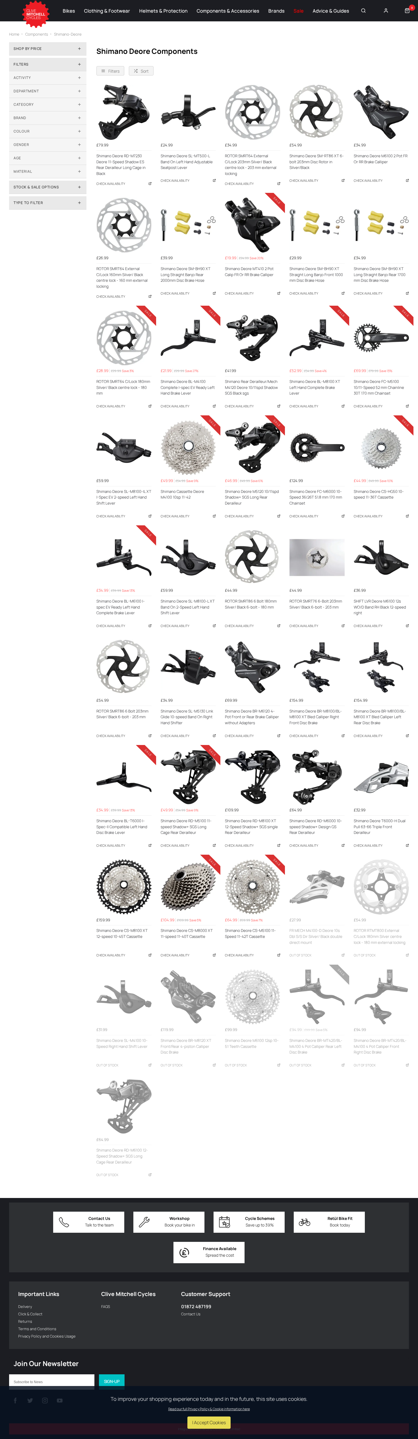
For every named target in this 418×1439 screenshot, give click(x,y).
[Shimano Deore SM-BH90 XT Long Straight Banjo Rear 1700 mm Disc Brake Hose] (381, 225)
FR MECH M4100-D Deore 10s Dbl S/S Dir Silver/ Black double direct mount (315, 936)
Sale (299, 11)
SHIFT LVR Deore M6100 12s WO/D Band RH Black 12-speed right (380, 607)
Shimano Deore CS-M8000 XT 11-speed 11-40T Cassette (187, 933)
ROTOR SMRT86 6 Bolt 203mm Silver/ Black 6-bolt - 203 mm (122, 714)
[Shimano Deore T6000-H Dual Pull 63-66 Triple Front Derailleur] (381, 777)
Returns (25, 1321)
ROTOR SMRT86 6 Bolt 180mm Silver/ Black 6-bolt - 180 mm (251, 604)
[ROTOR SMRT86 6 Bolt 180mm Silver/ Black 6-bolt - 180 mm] (252, 557)
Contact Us (190, 1313)
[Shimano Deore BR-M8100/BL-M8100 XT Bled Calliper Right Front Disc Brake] (317, 667)
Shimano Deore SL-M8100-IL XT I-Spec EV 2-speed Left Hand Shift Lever (123, 497)
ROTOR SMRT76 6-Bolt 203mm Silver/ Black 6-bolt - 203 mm (315, 604)
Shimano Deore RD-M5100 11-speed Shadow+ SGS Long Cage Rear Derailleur (186, 826)
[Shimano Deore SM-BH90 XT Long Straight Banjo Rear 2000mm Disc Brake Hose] (188, 225)
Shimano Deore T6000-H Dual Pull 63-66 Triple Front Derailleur (379, 826)
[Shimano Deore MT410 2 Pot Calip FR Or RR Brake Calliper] (252, 225)
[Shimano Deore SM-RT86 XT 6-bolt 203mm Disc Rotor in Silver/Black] (317, 112)
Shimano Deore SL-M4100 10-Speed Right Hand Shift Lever (122, 1043)
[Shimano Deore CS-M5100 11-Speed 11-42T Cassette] (252, 887)
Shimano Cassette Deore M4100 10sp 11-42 (182, 494)
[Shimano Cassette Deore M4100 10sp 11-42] (188, 447)
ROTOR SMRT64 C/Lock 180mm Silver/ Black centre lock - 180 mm (123, 387)
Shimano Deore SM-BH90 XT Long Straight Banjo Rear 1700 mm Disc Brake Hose (379, 274)
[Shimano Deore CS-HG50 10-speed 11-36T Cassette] (381, 447)
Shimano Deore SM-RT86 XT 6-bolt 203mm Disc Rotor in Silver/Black (316, 161)
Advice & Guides (331, 11)
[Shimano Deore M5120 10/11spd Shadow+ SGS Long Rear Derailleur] (252, 447)
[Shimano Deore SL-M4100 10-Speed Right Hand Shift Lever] (124, 996)
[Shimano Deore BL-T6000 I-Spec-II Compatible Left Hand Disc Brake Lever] (124, 777)
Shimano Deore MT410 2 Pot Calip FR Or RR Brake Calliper (249, 271)
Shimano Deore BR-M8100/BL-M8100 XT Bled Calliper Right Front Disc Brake (315, 717)
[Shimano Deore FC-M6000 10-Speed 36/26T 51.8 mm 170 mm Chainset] (317, 447)
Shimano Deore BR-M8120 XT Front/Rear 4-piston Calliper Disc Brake (186, 1046)
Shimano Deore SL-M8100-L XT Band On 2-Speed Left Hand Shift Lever (188, 607)
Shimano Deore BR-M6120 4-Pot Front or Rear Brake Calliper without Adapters (252, 717)
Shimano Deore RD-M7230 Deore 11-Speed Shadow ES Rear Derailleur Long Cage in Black (121, 164)
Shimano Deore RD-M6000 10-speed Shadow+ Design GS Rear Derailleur (315, 826)
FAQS (105, 1306)
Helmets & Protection (163, 11)
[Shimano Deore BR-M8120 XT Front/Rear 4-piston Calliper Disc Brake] (188, 996)
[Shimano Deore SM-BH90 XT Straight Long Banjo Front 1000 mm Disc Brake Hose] (317, 225)
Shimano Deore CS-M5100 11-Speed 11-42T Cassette (250, 933)
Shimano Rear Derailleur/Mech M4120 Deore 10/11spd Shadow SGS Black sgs (251, 387)
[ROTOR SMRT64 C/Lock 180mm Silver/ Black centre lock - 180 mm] (124, 338)
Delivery (25, 1306)
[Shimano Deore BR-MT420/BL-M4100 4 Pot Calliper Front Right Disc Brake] (381, 996)
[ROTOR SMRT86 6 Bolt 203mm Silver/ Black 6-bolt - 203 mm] (124, 667)
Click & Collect (30, 1313)
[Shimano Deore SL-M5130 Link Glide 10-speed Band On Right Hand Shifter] (188, 667)
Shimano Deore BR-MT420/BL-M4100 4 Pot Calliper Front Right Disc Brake (380, 1046)
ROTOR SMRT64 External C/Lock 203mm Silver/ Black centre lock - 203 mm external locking (250, 164)
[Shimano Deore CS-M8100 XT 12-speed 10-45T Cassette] (124, 887)
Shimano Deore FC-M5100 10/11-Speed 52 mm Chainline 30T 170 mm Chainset (379, 387)
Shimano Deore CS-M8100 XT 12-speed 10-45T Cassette (122, 933)
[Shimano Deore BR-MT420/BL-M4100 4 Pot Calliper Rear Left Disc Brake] (317, 996)
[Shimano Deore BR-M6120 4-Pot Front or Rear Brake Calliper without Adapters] (252, 667)
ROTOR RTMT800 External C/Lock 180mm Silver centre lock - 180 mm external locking (379, 936)
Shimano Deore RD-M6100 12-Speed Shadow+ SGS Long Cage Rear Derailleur (122, 1156)
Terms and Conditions (37, 1328)
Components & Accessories (228, 11)
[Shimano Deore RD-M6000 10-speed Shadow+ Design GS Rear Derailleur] (317, 777)
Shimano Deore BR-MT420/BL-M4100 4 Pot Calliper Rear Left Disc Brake (315, 1046)
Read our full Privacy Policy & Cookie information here (209, 1409)
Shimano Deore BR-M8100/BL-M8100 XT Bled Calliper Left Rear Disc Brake (380, 717)
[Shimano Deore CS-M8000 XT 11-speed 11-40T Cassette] (188, 887)
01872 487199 (196, 1306)
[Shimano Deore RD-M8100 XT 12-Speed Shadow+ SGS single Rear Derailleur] (252, 777)
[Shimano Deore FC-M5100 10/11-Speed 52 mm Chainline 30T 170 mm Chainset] (381, 338)
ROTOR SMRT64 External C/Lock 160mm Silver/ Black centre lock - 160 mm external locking (122, 277)
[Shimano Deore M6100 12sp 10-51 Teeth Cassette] (252, 996)
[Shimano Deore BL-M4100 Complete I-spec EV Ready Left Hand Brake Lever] (188, 338)
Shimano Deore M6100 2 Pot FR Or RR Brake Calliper (380, 158)
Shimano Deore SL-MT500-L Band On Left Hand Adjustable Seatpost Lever (187, 161)
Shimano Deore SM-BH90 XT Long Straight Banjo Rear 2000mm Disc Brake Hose (185, 274)
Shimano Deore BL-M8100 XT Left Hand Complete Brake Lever (314, 387)
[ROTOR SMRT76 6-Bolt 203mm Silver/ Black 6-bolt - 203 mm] (317, 557)
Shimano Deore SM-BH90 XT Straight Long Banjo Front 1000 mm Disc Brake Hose (316, 274)
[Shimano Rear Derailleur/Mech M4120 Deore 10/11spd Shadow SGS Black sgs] (252, 338)
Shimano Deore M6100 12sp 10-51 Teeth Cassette (252, 1043)
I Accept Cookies (209, 1422)
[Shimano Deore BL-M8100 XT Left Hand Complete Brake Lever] (317, 338)
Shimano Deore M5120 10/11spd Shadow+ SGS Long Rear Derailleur (252, 497)
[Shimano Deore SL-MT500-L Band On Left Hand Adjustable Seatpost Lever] (188, 112)
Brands (276, 11)
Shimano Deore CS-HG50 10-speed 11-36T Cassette (379, 494)
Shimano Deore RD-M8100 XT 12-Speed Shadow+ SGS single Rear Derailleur (251, 826)
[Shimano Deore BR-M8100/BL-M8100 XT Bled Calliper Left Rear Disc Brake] (381, 667)
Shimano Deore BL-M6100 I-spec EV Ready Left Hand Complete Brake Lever (120, 607)
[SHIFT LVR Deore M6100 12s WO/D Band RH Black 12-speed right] (381, 557)
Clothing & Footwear (107, 11)
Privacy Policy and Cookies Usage (47, 1336)
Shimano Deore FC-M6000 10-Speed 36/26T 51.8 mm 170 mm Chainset (315, 497)
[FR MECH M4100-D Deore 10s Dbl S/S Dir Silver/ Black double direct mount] (317, 887)
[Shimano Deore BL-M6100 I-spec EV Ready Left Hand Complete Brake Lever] (124, 557)
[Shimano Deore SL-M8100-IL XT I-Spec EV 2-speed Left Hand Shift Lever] (124, 447)
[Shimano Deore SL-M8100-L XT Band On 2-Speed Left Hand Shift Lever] (188, 557)
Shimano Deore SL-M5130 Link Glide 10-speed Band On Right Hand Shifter (187, 717)
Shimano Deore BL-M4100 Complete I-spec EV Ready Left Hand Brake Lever (188, 387)
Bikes (69, 11)
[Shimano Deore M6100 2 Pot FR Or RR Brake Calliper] (381, 112)
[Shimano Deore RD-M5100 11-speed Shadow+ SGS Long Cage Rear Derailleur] (188, 777)
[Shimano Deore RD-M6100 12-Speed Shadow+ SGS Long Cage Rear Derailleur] (124, 1106)
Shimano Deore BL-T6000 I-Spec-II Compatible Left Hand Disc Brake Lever (121, 826)
